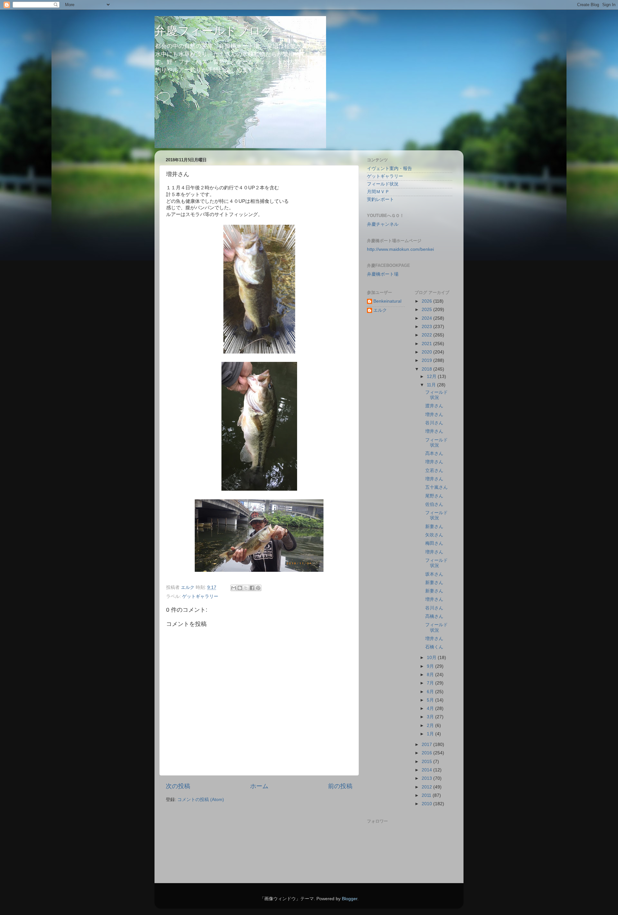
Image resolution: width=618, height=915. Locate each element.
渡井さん (434, 405)
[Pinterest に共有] (258, 588)
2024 (427, 318)
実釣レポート (380, 199)
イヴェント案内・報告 (389, 168)
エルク (380, 310)
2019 (427, 360)
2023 (427, 326)
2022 (427, 335)
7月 (431, 683)
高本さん (434, 453)
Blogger (349, 898)
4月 (431, 708)
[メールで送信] (233, 588)
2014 (427, 770)
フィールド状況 (382, 184)
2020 (427, 352)
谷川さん (434, 422)
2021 (427, 343)
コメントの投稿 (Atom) (200, 799)
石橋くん (434, 647)
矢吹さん (434, 535)
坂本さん (434, 574)
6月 (431, 691)
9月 (431, 666)
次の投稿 (178, 786)
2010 (427, 803)
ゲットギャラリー (200, 596)
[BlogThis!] (240, 588)
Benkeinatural (387, 301)
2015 (427, 761)
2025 (427, 309)
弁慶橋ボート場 (382, 274)
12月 (432, 376)
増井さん (434, 414)
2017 (427, 744)
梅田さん (434, 543)
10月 (432, 657)
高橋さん (434, 616)
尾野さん (434, 496)
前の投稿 (340, 786)
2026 (427, 301)
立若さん (434, 470)
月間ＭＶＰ (378, 191)
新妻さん (434, 526)
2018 (427, 369)
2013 (427, 778)
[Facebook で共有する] (252, 588)
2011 (427, 795)
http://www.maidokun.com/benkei (400, 249)
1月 (431, 733)
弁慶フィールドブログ (213, 30)
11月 (432, 384)
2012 (427, 787)
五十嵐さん (436, 487)
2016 (427, 752)
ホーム (259, 786)
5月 (431, 700)
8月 (431, 674)
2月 (431, 725)
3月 (431, 716)
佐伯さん (434, 504)
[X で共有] (246, 588)
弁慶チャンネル (382, 224)
